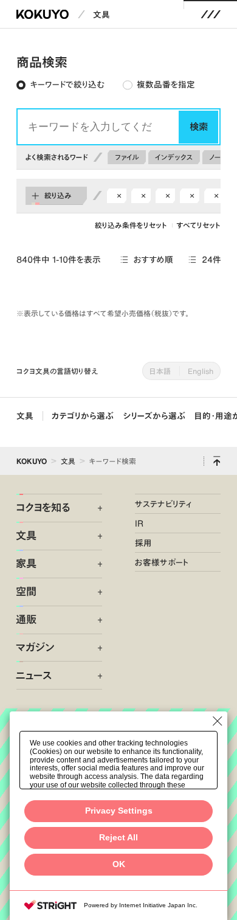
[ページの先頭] (217, 461)
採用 (143, 542)
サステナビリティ (163, 503)
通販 (26, 620)
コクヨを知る (43, 508)
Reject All (118, 837)
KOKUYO (31, 460)
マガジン (35, 647)
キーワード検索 (112, 460)
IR (139, 523)
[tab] (60, 85)
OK (118, 864)
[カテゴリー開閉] (93, 508)
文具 (101, 14)
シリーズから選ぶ (154, 415)
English (200, 370)
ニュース (34, 675)
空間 (26, 592)
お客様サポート (162, 562)
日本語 (160, 370)
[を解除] (119, 196)
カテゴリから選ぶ (83, 415)
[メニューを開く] (210, 14)
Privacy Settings (119, 810)
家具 (26, 564)
